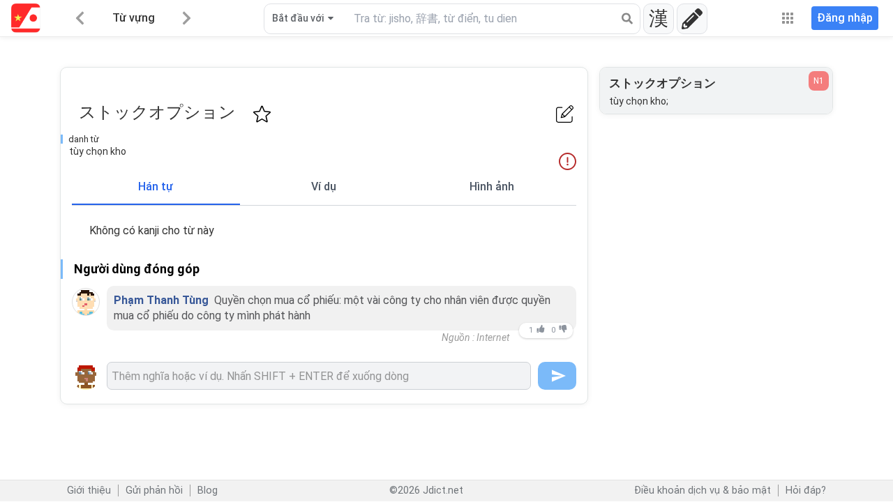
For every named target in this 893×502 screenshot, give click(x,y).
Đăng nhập (845, 17)
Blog (207, 490)
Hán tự (155, 186)
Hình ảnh (492, 186)
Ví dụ (323, 186)
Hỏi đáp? (806, 490)
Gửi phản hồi (154, 490)
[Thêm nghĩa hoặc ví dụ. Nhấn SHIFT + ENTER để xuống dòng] (319, 376)
